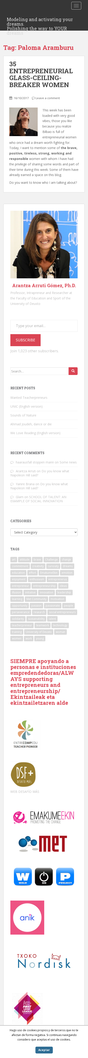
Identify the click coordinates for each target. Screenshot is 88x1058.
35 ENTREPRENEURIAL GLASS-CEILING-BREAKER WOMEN (41, 74)
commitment (20, 566)
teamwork (42, 625)
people (68, 605)
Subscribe (25, 340)
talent (52, 619)
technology (60, 625)
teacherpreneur (22, 625)
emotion (67, 573)
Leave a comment (48, 98)
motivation (57, 599)
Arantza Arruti (26, 471)
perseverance (21, 612)
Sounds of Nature (23, 415)
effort (32, 573)
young (40, 638)
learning (17, 599)
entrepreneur (20, 586)
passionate (53, 605)
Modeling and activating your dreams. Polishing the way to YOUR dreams (40, 20)
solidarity (18, 619)
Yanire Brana (25, 484)
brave (37, 559)
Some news (68, 462)
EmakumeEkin (49, 573)
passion (36, 605)
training (17, 632)
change (66, 559)
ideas (63, 586)
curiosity (53, 566)
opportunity (19, 605)
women (16, 638)
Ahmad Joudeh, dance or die (31, 424)
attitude (25, 559)
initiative (30, 592)
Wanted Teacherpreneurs (28, 397)
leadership (64, 592)
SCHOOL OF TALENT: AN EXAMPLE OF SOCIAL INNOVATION (38, 499)
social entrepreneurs (62, 612)
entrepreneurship (44, 586)
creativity (38, 566)
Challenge (51, 559)
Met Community (36, 599)
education (18, 573)
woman (60, 632)
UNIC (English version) (26, 406)
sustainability (36, 619)
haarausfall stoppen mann (35, 462)
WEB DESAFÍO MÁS (24, 791)
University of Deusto (39, 632)
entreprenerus (57, 579)
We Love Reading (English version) (35, 433)
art (14, 559)
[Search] (73, 371)
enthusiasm (37, 579)
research (39, 612)
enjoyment (18, 579)
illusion (16, 592)
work (28, 638)
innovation (46, 592)
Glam (19, 497)
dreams (68, 566)
